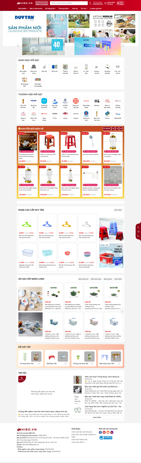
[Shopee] (108, 432)
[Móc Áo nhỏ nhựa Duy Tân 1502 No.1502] (47, 223)
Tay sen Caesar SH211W (90, 154)
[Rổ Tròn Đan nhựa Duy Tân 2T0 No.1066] (87, 252)
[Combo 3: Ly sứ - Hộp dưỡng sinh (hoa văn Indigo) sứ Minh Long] (53, 321)
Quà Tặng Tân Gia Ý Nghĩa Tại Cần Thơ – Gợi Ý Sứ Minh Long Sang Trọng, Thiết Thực (103, 407)
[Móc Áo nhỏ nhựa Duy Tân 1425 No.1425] (87, 223)
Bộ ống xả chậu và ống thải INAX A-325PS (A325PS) (91, 189)
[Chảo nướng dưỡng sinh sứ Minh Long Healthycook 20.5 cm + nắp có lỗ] (113, 292)
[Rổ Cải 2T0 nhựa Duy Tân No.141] (67, 252)
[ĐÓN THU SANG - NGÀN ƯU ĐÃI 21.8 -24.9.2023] (70, 28)
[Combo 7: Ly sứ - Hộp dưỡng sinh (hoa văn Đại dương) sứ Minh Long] (113, 321)
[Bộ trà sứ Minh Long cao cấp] (30, 324)
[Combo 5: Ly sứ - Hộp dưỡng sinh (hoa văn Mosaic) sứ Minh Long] (93, 321)
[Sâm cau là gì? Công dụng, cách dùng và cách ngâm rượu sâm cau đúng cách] (77, 380)
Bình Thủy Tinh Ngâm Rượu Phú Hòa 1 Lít (49, 189)
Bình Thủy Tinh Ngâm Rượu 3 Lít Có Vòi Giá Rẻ (28, 189)
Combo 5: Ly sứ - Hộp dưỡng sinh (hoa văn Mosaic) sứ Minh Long (92, 336)
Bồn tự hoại (108, 279)
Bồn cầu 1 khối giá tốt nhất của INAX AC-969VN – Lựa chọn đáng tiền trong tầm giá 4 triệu (103, 387)
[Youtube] (104, 432)
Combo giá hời (95, 9)
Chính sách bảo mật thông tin (81, 432)
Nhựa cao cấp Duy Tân (31, 210)
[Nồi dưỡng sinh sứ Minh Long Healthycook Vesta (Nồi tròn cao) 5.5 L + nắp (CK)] (73, 292)
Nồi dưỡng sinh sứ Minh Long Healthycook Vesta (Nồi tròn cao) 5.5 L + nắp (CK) (73, 307)
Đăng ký (110, 4)
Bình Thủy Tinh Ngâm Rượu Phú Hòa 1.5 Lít (70, 189)
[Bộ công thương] (105, 438)
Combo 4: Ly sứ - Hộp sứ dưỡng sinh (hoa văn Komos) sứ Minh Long (73, 336)
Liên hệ (75, 9)
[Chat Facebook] (138, 231)
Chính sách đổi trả (77, 442)
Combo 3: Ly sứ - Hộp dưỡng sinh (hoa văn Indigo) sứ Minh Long (52, 336)
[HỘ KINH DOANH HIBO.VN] (25, 3)
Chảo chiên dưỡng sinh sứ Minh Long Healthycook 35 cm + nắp (93, 306)
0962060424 (49, 449)
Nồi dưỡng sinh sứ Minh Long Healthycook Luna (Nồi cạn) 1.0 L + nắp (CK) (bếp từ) (53, 307)
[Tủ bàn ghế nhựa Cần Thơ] (109, 46)
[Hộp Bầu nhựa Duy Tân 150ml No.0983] (27, 252)
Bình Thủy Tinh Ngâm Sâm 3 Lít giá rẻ (112, 155)
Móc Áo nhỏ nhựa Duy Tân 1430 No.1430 (66, 236)
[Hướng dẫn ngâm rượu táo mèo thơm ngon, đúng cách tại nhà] (44, 393)
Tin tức (83, 9)
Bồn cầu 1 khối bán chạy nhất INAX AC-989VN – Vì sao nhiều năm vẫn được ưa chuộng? (103, 397)
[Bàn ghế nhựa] (111, 230)
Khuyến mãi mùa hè (32, 128)
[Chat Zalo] (138, 235)
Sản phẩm (22, 9)
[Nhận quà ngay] (55, 46)
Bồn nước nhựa (96, 279)
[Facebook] (100, 432)
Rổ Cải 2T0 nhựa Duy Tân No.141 (67, 266)
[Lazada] (111, 432)
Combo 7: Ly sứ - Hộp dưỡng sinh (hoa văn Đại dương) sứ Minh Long (113, 336)
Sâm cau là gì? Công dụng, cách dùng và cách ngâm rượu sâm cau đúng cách (102, 377)
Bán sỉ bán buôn (36, 9)
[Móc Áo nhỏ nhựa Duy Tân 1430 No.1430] (67, 223)
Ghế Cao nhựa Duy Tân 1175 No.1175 (47, 155)
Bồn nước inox (83, 279)
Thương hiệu (63, 9)
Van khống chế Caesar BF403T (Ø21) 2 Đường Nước (26, 156)
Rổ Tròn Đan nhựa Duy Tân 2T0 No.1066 (86, 266)
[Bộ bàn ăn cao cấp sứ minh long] (30, 299)
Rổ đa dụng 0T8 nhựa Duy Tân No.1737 (47, 266)
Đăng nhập (111, 2)
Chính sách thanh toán (79, 440)
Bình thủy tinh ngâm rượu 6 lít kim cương (112, 189)
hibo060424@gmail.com (30, 445)
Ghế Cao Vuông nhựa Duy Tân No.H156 (70, 155)
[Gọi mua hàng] (138, 227)
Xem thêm (118, 210)
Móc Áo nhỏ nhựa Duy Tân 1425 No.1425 (86, 236)
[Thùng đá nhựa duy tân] (111, 255)
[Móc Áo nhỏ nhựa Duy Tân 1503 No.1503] (27, 223)
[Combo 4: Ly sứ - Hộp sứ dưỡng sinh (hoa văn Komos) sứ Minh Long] (73, 321)
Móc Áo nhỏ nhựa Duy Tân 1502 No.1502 (46, 236)
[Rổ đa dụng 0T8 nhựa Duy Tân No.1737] (47, 252)
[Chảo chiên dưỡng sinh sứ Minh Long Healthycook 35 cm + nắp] (93, 292)
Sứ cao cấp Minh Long (31, 279)
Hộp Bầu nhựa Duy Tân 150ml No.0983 (26, 266)
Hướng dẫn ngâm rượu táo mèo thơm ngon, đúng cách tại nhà (42, 412)
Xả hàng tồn (50, 9)
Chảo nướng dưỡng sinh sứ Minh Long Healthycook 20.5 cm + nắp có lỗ (113, 307)
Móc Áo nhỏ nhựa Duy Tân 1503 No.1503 (26, 236)
